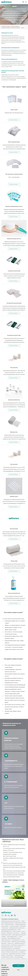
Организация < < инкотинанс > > (13, 933)
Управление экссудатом (19, 943)
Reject (18, 969)
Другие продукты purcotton (14, 953)
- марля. (22, 27)
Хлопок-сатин (10, 943)
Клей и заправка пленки (12, 936)
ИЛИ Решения (23, 926)
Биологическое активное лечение (13, 958)
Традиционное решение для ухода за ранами (10, 27)
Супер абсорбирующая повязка (13, 938)
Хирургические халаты (9, 924)
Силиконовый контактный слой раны (16, 927)
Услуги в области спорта (19, 955)
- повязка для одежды (14, 926)
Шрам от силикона (16, 931)
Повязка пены (5, 927)
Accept (18, 965)
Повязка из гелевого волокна (12, 951)
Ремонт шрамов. (9, 955)
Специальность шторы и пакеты (18, 945)
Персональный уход (16, 939)
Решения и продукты (15, 26)
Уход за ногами (17, 946)
